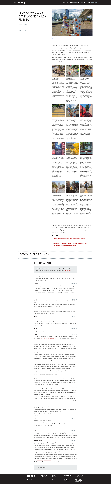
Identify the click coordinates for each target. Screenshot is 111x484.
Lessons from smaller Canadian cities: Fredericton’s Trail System (69, 238)
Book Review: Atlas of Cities (61, 241)
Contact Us (78, 481)
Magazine (72, 2)
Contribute (78, 479)
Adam (35, 299)
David (35, 328)
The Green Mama (38, 440)
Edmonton (66, 480)
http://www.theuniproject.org (47, 338)
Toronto (43, 476)
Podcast (83, 2)
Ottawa (65, 478)
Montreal (66, 476)
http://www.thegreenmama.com (44, 460)
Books (78, 2)
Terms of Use (78, 480)
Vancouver (44, 478)
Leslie (35, 334)
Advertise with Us (79, 478)
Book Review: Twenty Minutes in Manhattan (65, 245)
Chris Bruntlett (25, 24)
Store (88, 2)
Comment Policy (67, 270)
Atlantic (66, 479)
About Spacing (78, 476)
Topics (65, 2)
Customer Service (79, 475)
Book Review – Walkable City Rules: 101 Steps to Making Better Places (70, 243)
